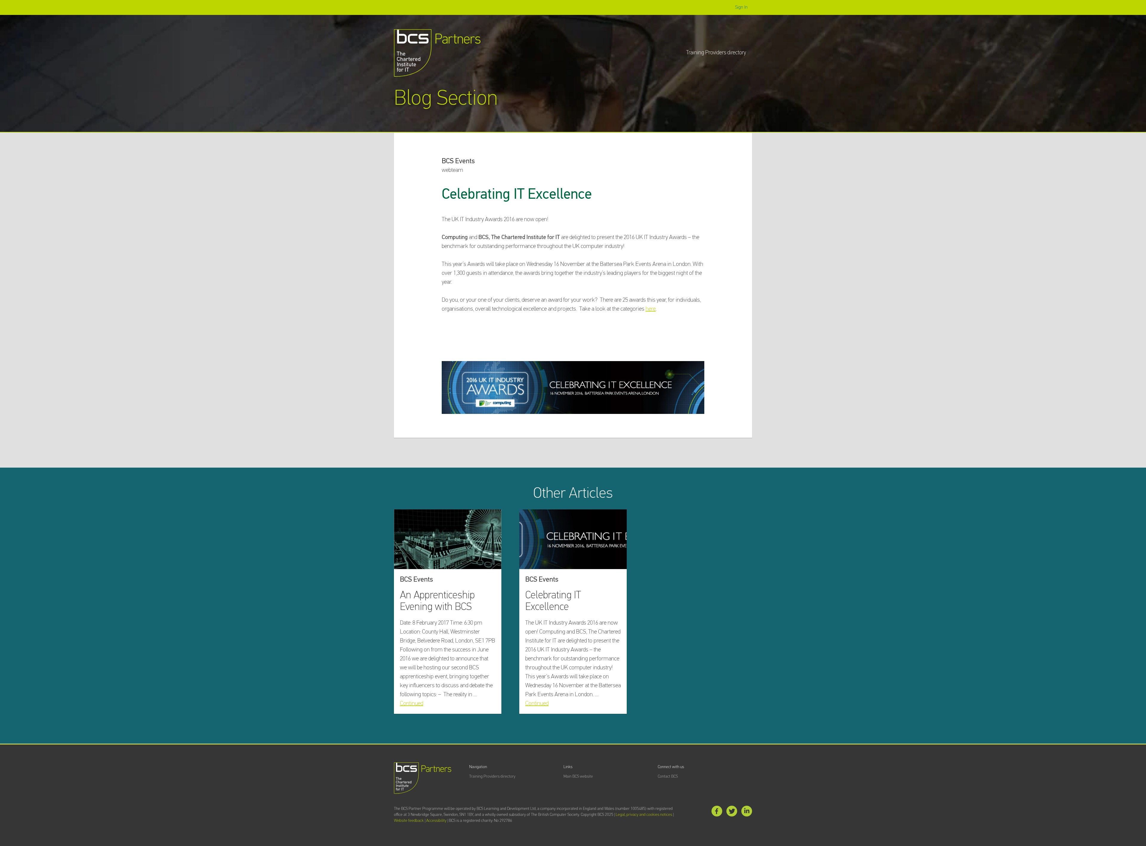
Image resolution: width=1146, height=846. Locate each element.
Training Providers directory (716, 53)
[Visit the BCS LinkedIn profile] (746, 812)
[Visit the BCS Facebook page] (716, 812)
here (651, 309)
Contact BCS (668, 776)
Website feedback (409, 821)
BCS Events (458, 161)
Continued (411, 703)
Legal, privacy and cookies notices (644, 815)
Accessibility (436, 821)
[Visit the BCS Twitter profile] (731, 812)
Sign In (741, 7)
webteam (452, 170)
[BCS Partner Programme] (437, 53)
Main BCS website (578, 776)
